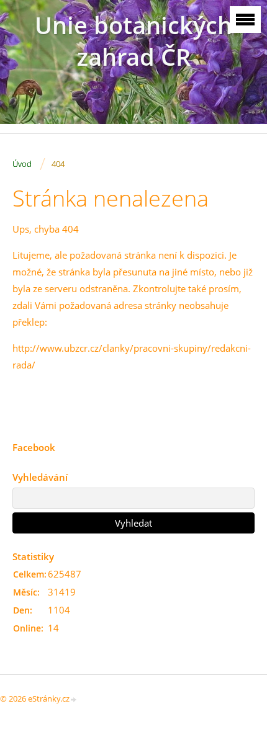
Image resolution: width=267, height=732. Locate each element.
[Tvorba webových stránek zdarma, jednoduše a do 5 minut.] (74, 699)
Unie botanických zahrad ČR (133, 41)
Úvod (22, 163)
